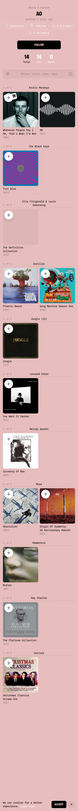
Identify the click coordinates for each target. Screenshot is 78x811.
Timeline (40, 26)
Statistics (17, 26)
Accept (58, 804)
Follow (39, 45)
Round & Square (39, 7)
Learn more (27, 806)
